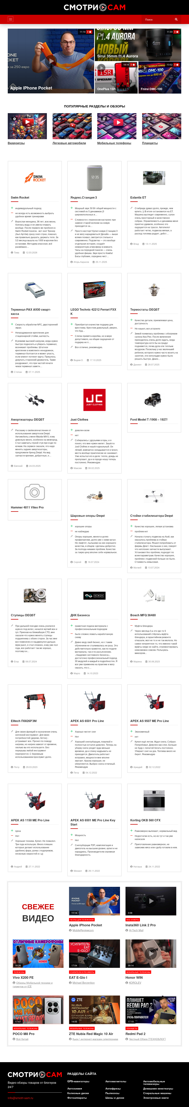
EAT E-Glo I (94, 959)
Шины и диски (114, 1097)
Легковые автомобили (72, 130)
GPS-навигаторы (78, 1081)
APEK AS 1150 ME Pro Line (34, 828)
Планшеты (161, 130)
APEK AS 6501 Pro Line (94, 731)
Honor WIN (151, 959)
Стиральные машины (157, 1093)
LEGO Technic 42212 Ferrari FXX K (94, 319)
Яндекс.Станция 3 (94, 214)
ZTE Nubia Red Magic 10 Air (94, 1016)
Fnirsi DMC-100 (159, 77)
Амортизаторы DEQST (34, 427)
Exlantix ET (154, 205)
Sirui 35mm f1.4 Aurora (138, 45)
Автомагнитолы (115, 1081)
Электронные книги (156, 1097)
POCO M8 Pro (38, 1016)
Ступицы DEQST (34, 623)
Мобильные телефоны (117, 130)
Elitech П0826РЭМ (34, 728)
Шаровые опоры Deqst (94, 523)
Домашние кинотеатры (158, 1088)
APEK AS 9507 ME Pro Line (154, 728)
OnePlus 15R (116, 77)
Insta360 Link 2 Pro (151, 907)
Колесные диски (78, 1093)
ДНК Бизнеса (94, 628)
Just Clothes (94, 428)
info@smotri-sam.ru (20, 1098)
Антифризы (113, 1088)
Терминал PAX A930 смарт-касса (34, 325)
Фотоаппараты (77, 1097)
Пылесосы (112, 1093)
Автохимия (74, 1088)
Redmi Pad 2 (151, 1016)
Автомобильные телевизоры (154, 1083)
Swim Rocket (34, 209)
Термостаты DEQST (154, 321)
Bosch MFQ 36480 (154, 623)
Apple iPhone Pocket (51, 61)
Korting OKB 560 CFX (154, 828)
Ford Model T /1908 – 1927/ (154, 407)
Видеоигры (27, 130)
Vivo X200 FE (38, 959)
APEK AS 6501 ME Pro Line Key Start (94, 830)
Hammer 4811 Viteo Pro (34, 499)
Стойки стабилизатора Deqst (154, 526)
